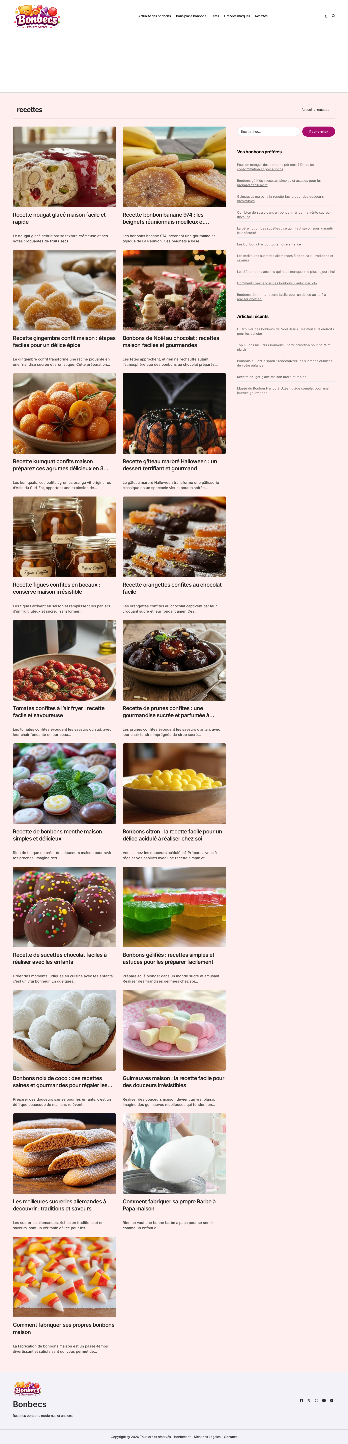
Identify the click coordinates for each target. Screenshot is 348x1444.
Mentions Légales (208, 1437)
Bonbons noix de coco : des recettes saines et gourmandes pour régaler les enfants (60, 1085)
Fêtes (215, 16)
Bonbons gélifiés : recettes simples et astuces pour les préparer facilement (279, 183)
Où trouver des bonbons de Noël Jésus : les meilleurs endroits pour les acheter (285, 331)
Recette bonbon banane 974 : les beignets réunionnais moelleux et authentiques (163, 221)
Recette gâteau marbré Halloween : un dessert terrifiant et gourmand (170, 465)
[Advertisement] (174, 62)
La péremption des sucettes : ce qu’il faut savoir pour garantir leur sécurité (285, 230)
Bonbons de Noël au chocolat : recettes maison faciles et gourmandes (171, 341)
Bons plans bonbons (191, 16)
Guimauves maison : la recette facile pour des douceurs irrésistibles (173, 1082)
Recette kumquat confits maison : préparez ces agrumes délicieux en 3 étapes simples (58, 468)
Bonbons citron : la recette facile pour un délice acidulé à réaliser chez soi (281, 297)
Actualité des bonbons (154, 16)
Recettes (261, 16)
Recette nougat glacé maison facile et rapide (272, 377)
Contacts (230, 1437)
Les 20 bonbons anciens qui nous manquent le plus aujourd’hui (286, 272)
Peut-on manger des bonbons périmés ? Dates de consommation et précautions (275, 167)
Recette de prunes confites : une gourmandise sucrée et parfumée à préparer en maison (166, 715)
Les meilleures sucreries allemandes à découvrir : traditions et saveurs (59, 1205)
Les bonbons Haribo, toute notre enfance (269, 244)
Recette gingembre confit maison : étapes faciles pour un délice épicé (64, 341)
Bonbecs (30, 1404)
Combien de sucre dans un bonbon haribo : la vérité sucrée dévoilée (283, 214)
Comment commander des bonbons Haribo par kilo (277, 283)
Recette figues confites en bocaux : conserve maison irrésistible (56, 588)
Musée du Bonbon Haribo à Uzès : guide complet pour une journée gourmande (283, 390)
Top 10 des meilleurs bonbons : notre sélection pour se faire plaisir (284, 347)
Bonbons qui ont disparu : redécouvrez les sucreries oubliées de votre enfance (284, 363)
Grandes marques (237, 16)
